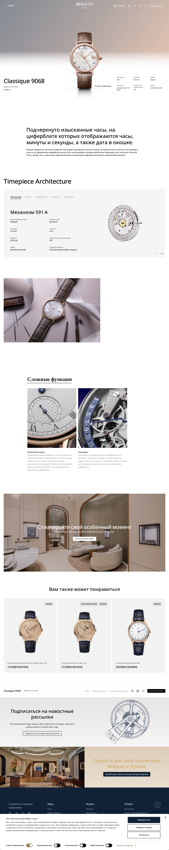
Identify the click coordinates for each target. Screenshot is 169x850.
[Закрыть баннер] (165, 817)
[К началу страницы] (157, 805)
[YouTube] (29, 813)
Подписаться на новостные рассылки (42, 733)
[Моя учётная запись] (140, 5)
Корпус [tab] (28, 197)
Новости (90, 809)
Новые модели (54, 813)
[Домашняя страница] (84, 5)
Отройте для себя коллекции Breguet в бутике (126, 774)
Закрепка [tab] (69, 197)
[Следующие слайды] (161, 254)
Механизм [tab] (15, 197)
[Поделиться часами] (132, 691)
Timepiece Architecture (99, 691)
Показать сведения (125, 845)
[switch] (57, 845)
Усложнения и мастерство (119, 691)
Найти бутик (156, 5)
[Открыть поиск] (145, 5)
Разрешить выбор (144, 827)
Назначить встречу (156, 691)
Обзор (87, 691)
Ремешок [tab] (56, 197)
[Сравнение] (129, 5)
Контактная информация (136, 813)
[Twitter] (22, 813)
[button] (137, 691)
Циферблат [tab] (41, 197)
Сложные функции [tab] (49, 380)
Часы (49, 809)
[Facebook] (16, 813)
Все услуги (129, 809)
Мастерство (91, 813)
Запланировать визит (84, 539)
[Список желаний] (135, 5)
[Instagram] (10, 813)
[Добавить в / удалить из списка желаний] (143, 691)
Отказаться (144, 835)
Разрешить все (144, 820)
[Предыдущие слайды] (157, 254)
